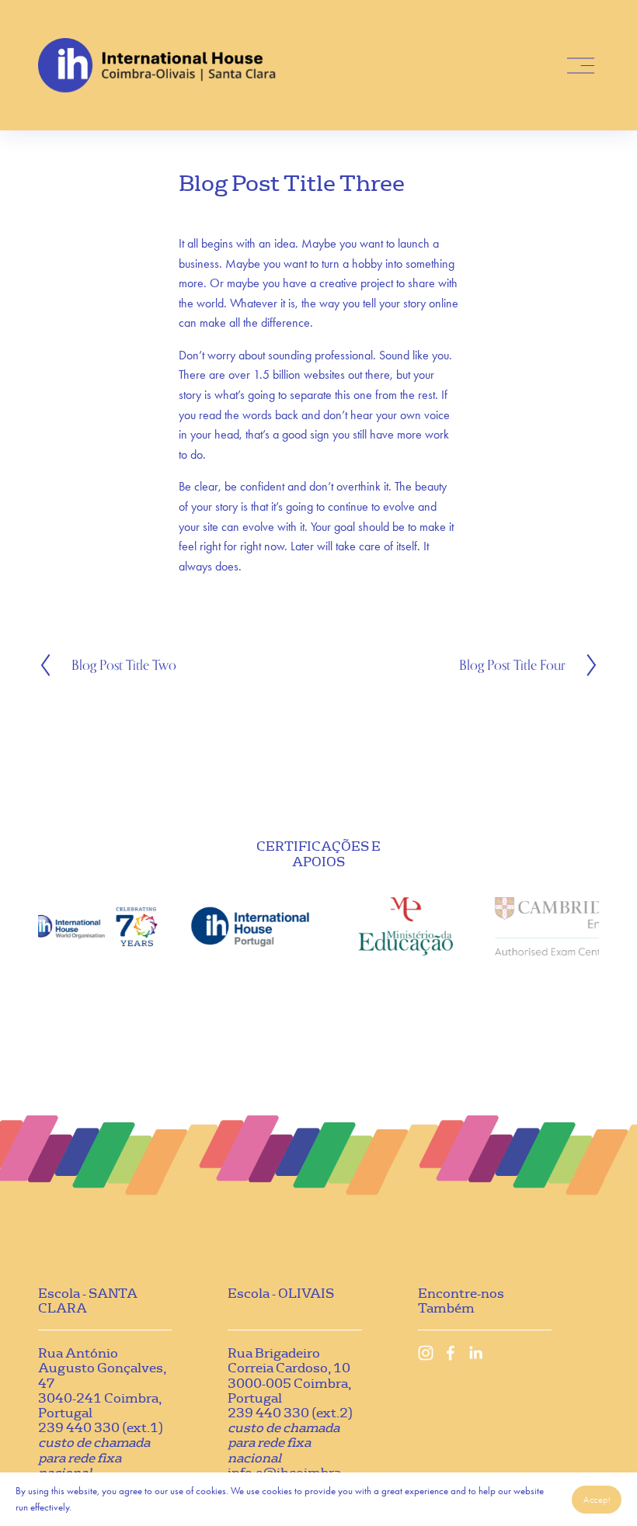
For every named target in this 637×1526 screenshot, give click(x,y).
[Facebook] (450, 1353)
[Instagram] (425, 1353)
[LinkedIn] (475, 1353)
